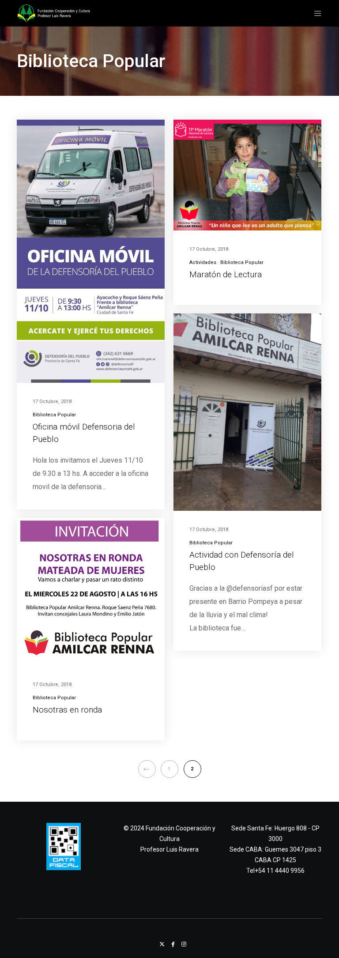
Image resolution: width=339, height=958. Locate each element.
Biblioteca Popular (54, 415)
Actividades (202, 262)
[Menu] (314, 13)
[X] (162, 944)
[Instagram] (183, 944)
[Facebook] (173, 944)
